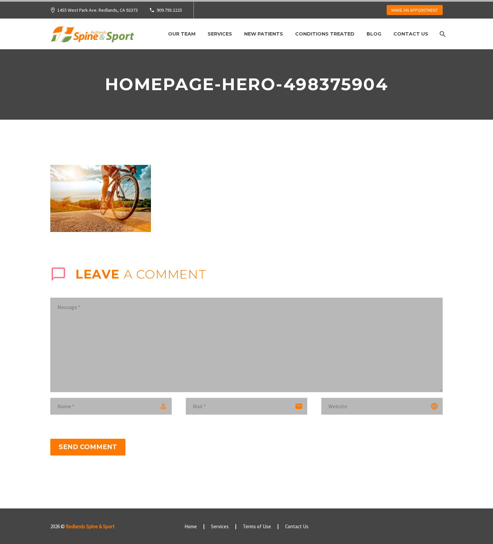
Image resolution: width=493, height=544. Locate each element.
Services (220, 34)
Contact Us (410, 34)
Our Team (182, 34)
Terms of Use (257, 526)
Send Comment (88, 447)
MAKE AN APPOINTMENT (414, 10)
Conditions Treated (324, 34)
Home (190, 526)
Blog (374, 34)
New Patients (263, 34)
